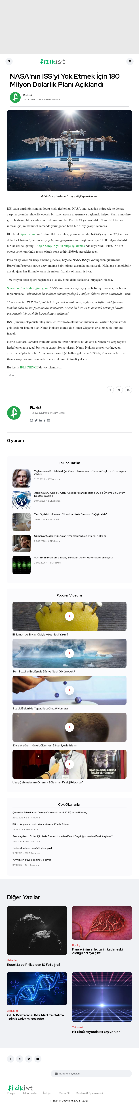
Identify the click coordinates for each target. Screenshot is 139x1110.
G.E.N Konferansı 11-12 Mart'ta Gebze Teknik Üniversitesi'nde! (35, 1017)
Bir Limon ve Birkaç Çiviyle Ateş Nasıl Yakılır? (40, 634)
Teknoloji (77, 1027)
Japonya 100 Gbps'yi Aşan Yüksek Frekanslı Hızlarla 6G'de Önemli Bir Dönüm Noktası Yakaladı (79, 494)
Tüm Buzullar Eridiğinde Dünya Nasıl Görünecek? (43, 671)
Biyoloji (76, 945)
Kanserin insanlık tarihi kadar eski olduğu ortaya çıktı (97, 951)
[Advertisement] (69, 27)
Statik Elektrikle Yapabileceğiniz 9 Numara (40, 708)
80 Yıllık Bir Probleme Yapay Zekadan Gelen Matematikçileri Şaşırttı (73, 557)
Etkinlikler (12, 1010)
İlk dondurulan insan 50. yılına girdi (32, 848)
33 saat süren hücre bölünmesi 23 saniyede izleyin (44, 745)
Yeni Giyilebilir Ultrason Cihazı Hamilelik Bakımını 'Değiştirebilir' (70, 514)
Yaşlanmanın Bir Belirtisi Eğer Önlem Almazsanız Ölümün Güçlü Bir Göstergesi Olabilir (80, 472)
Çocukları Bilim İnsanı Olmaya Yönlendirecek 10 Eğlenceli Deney (49, 812)
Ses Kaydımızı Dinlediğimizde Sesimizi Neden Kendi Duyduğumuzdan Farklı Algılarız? (62, 836)
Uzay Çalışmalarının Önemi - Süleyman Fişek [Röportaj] (47, 782)
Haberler (12, 960)
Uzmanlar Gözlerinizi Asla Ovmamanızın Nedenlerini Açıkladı (70, 535)
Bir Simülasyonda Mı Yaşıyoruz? (96, 1032)
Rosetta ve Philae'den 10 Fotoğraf (33, 965)
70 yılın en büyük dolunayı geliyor (31, 859)
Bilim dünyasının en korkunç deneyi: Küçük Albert (40, 824)
